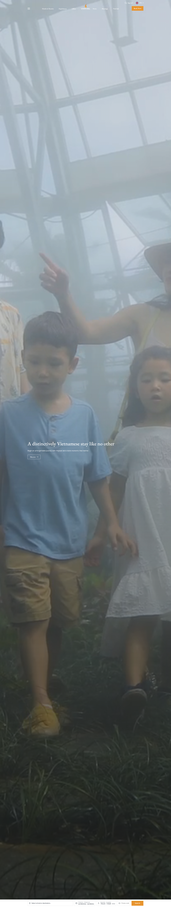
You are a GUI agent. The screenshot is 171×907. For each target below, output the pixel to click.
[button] (132, 3)
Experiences (63, 9)
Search (137, 903)
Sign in (130, 3)
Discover (33, 457)
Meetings (105, 9)
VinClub (116, 9)
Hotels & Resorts (48, 9)
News (95, 9)
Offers (74, 9)
